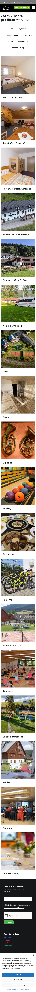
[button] (33, 955)
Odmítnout (18, 980)
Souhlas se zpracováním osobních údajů (18, 989)
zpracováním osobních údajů (14, 908)
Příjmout (18, 975)
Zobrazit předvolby (18, 985)
